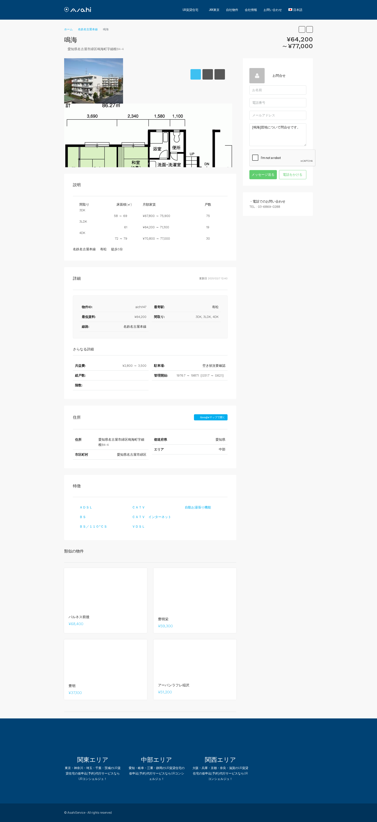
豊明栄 (163, 619)
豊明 (72, 686)
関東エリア (92, 759)
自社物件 (232, 10)
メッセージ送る (263, 175)
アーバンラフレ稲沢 (173, 685)
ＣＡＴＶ (138, 507)
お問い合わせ (273, 10)
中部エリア (156, 759)
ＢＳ (82, 517)
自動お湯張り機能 (198, 507)
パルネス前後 (79, 617)
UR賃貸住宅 (190, 10)
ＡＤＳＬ (86, 507)
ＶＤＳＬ (138, 527)
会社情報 (251, 10)
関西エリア (220, 759)
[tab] (195, 74)
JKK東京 (214, 10)
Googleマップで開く (212, 417)
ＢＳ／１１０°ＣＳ (93, 527)
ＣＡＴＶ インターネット (151, 517)
